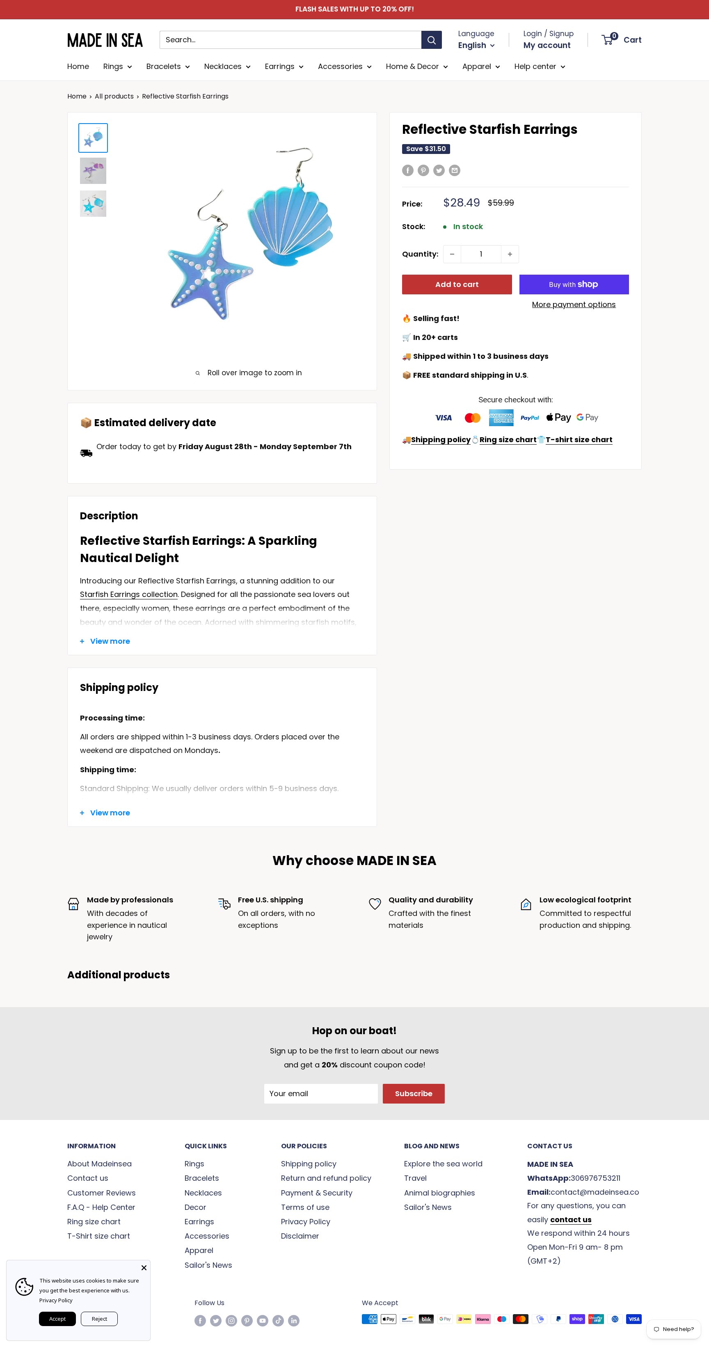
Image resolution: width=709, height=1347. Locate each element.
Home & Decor (412, 66)
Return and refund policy (326, 1178)
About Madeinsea (99, 1164)
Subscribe (413, 1093)
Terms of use (305, 1207)
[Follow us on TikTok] (278, 1320)
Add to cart (457, 284)
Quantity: (420, 254)
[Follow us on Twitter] (216, 1320)
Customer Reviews (101, 1193)
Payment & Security (316, 1193)
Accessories (340, 66)
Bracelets (163, 66)
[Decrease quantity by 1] (452, 254)
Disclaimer (300, 1236)
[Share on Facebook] (408, 170)
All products (114, 96)
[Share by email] (454, 170)
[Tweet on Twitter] (439, 170)
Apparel (476, 66)
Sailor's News (208, 1265)
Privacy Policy (305, 1221)
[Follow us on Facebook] (200, 1320)
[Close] (144, 1266)
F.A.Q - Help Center (101, 1207)
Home (78, 66)
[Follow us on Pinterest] (247, 1320)
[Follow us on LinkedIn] (294, 1320)
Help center (535, 66)
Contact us (87, 1178)
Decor (195, 1207)
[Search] (431, 40)
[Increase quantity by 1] (510, 254)
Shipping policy (308, 1164)
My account (547, 45)
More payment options (574, 304)
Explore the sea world (443, 1164)
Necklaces (223, 66)
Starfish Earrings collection (129, 594)
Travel (415, 1178)
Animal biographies (439, 1193)
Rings (113, 66)
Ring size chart (94, 1221)
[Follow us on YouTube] (262, 1320)
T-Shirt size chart (98, 1236)
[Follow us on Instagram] (231, 1320)
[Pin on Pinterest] (423, 170)
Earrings (280, 66)
